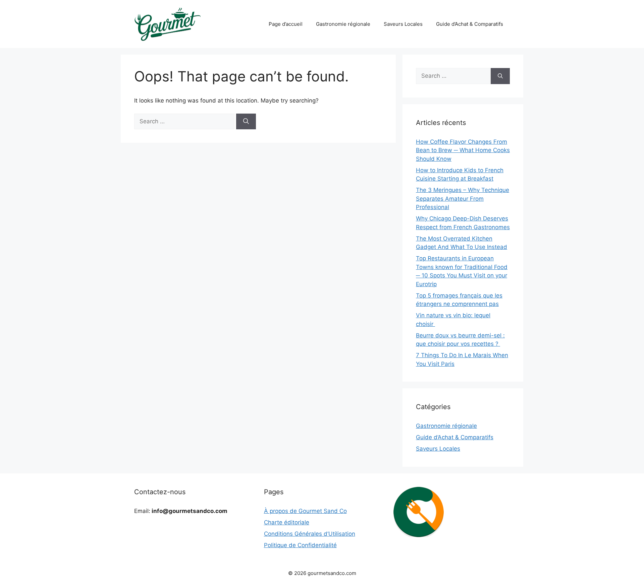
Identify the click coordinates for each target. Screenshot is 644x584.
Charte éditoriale (286, 522)
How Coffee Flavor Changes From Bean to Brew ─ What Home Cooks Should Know (463, 150)
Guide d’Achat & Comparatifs (469, 24)
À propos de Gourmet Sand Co (305, 511)
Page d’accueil (286, 24)
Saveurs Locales (403, 24)
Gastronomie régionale (343, 24)
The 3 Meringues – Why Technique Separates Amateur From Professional (462, 198)
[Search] (246, 122)
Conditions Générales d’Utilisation (309, 533)
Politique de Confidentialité (300, 545)
